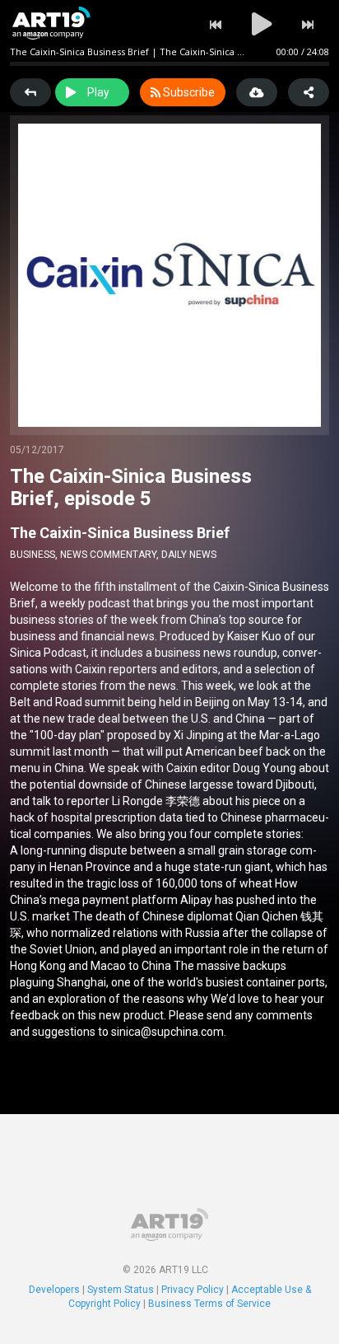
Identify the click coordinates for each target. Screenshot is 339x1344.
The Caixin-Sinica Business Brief (120, 532)
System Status (120, 1289)
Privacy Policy (192, 1289)
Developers (54, 1289)
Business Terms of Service (209, 1303)
